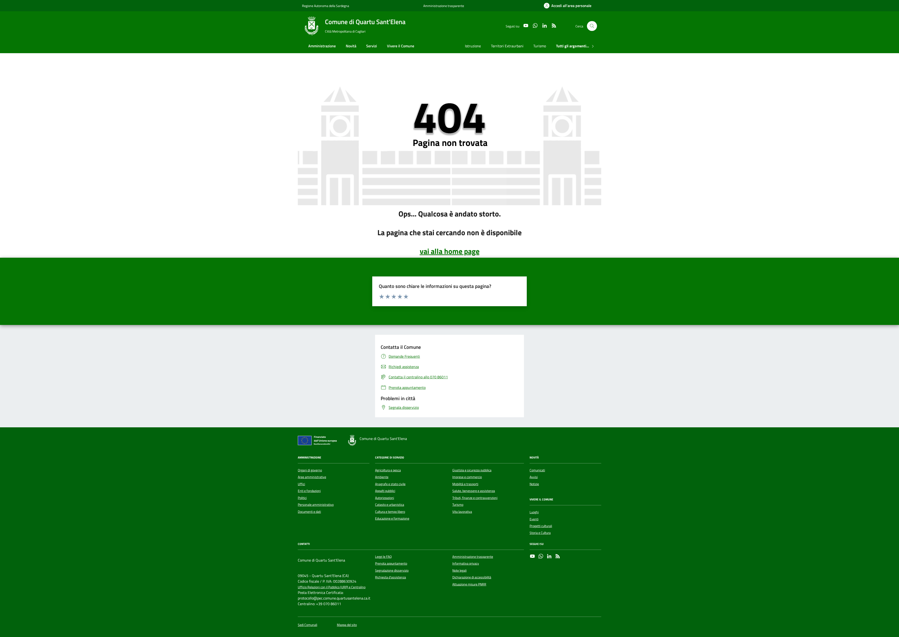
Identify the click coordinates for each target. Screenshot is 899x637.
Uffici (301, 484)
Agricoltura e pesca (388, 470)
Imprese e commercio (467, 477)
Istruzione (473, 46)
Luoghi (534, 512)
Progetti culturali (541, 526)
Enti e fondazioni (309, 490)
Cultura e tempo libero (390, 511)
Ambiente (381, 477)
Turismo (539, 46)
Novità (351, 46)
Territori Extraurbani (507, 46)
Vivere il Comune (400, 46)
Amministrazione (322, 46)
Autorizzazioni (384, 497)
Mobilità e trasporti (465, 484)
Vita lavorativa (462, 511)
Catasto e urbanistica (389, 504)
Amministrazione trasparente (443, 5)
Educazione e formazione (392, 518)
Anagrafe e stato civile (390, 484)
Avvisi (534, 477)
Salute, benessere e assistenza (473, 490)
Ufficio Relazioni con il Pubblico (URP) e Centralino (331, 587)
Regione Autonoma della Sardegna (325, 5)
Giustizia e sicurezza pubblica (471, 470)
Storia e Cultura (540, 532)
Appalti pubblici (385, 490)
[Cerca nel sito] (592, 26)
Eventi (534, 519)
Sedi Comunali (307, 624)
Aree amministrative (312, 477)
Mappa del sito (347, 624)
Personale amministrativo (316, 504)
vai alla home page (449, 251)
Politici (302, 497)
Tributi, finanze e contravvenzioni (474, 497)
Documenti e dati (309, 511)
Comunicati (537, 470)
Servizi (371, 46)
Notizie (534, 484)
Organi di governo (310, 470)
